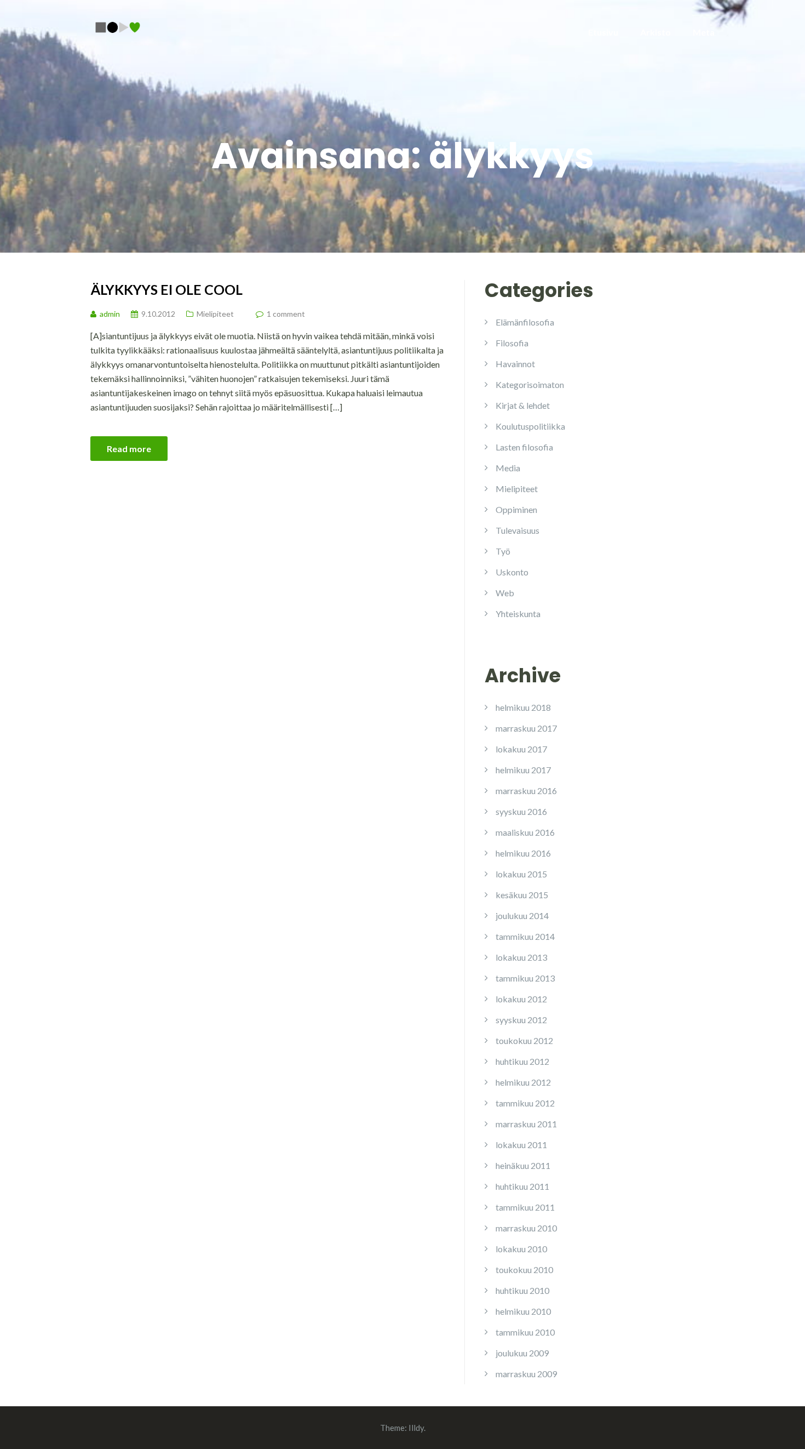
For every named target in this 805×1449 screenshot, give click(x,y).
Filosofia (512, 343)
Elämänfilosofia (525, 322)
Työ (503, 551)
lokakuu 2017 (521, 749)
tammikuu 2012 (525, 1103)
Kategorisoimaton (530, 384)
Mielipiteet (215, 313)
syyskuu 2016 (521, 811)
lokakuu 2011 (521, 1144)
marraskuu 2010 (526, 1228)
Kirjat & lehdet (523, 405)
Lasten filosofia (524, 447)
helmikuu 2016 (523, 853)
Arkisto (655, 32)
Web (505, 592)
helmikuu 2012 (523, 1082)
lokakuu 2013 (521, 957)
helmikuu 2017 (523, 770)
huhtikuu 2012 (522, 1061)
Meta (704, 32)
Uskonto (512, 572)
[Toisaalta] (117, 26)
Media (508, 468)
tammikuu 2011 (525, 1207)
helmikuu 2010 (523, 1311)
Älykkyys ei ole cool (166, 289)
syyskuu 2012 (521, 1019)
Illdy (416, 1428)
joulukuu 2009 (522, 1353)
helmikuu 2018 (523, 707)
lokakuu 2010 (521, 1248)
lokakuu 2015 (521, 874)
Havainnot (515, 363)
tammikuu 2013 (525, 978)
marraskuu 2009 (526, 1373)
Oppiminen (516, 509)
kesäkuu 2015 (522, 894)
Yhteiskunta (518, 613)
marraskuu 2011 (526, 1124)
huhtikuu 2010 (522, 1290)
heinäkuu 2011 (523, 1165)
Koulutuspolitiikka (530, 426)
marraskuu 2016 (526, 790)
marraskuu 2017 (526, 728)
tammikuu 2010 (525, 1332)
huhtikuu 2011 (522, 1186)
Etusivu (603, 32)
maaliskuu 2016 (525, 832)
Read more (129, 448)
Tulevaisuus (517, 530)
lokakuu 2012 (521, 999)
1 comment (286, 313)
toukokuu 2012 (524, 1040)
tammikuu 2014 (525, 936)
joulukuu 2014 (522, 915)
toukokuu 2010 (524, 1269)
